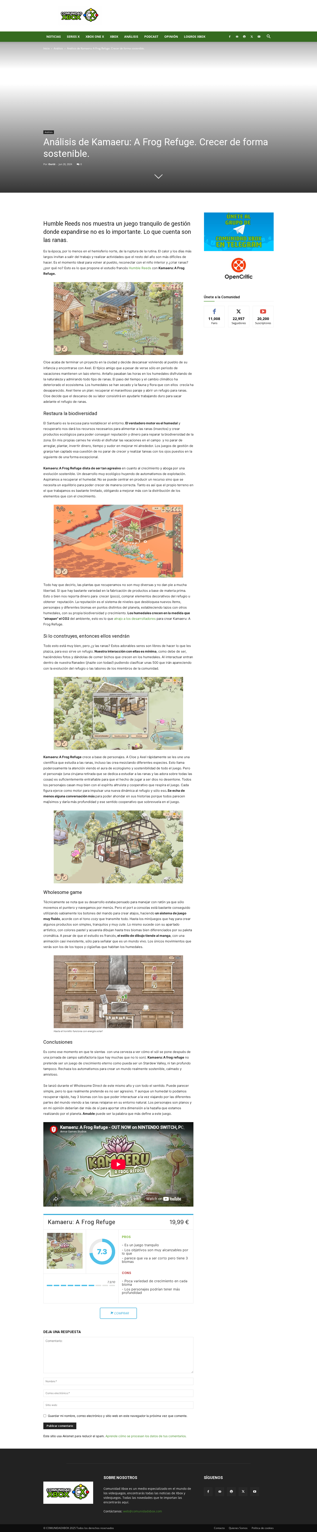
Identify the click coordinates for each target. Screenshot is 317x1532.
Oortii (51, 164)
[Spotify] (244, 36)
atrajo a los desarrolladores (135, 619)
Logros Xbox (194, 36)
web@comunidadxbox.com (142, 1511)
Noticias (53, 36)
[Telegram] (103, 207)
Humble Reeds (140, 268)
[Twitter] (251, 36)
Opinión (171, 36)
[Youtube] (259, 36)
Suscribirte (263, 309)
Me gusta (214, 309)
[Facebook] (229, 36)
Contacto (219, 1528)
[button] (268, 37)
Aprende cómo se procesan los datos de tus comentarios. (146, 1436)
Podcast (151, 36)
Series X (73, 36)
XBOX (114, 36)
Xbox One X (95, 36)
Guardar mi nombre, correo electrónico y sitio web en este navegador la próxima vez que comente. (117, 1416)
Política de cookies (263, 1528)
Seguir (239, 309)
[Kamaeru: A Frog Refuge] (65, 1251)
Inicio (46, 48)
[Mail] (237, 36)
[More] (113, 207)
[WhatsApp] (93, 207)
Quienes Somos (238, 1528)
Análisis (131, 36)
